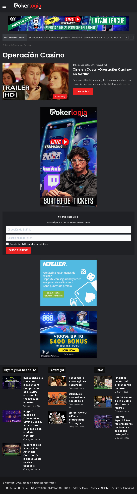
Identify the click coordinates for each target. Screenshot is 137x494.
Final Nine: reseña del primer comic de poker (123, 383)
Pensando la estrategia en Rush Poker (77, 381)
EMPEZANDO (55, 488)
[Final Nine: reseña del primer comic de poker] (103, 382)
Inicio (8, 45)
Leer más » (83, 91)
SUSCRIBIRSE (18, 250)
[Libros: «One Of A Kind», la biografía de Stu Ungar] (57, 417)
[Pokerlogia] (27, 6)
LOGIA (67, 488)
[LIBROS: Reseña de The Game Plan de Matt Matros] (103, 402)
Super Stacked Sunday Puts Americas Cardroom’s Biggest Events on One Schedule (32, 455)
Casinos (95, 488)
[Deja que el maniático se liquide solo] (57, 398)
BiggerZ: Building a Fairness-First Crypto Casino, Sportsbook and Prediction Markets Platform (32, 424)
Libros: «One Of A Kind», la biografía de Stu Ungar (78, 418)
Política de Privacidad (123, 488)
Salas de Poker (80, 488)
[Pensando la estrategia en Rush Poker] (57, 381)
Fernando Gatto (82, 65)
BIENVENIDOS (38, 488)
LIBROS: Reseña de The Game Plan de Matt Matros (124, 403)
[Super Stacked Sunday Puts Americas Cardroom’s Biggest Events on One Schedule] (12, 449)
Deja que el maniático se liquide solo (77, 397)
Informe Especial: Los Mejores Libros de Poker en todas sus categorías (124, 425)
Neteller (105, 488)
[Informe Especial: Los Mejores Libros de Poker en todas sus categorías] (103, 421)
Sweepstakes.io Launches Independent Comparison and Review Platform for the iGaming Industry (80, 37)
